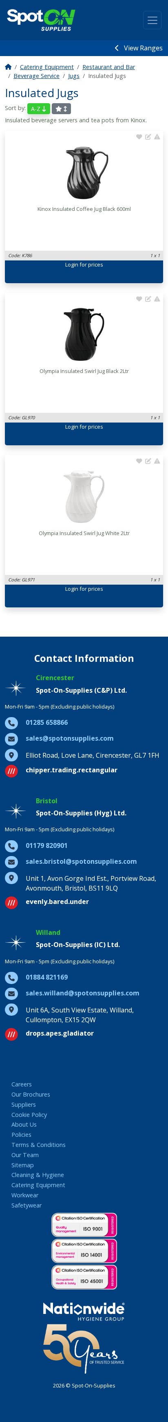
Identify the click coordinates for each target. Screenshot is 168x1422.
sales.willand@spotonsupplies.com (82, 992)
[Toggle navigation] (152, 20)
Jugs (74, 76)
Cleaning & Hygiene (37, 1175)
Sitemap (22, 1165)
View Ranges (142, 47)
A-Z (36, 109)
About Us (24, 1124)
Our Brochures (30, 1094)
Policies (21, 1134)
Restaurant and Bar (108, 67)
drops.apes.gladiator (60, 1033)
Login (71, 264)
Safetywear (26, 1205)
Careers (21, 1084)
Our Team (25, 1155)
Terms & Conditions (38, 1145)
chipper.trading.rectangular (71, 769)
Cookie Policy (29, 1115)
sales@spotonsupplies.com (70, 738)
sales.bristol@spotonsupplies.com (81, 861)
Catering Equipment (47, 67)
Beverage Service (36, 76)
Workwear (24, 1195)
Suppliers (23, 1104)
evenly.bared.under (57, 901)
